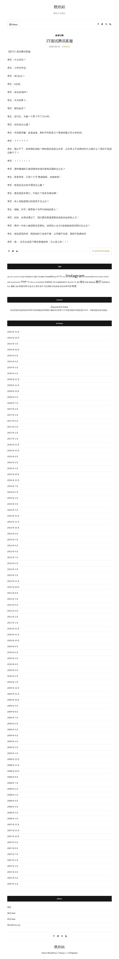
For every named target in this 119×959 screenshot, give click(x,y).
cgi (8, 277)
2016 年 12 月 (13, 444)
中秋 (54, 282)
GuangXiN (49, 276)
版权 (13, 286)
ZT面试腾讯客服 (59, 41)
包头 (69, 282)
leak (95, 277)
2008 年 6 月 (12, 789)
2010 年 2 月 (12, 676)
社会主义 (31, 286)
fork (32, 277)
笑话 (37, 286)
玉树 (17, 286)
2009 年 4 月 (12, 735)
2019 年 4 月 (12, 361)
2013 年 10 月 (13, 528)
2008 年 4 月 (12, 801)
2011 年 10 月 (13, 587)
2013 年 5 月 (12, 539)
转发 (74, 286)
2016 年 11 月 (13, 450)
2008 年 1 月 (12, 818)
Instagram (75, 275)
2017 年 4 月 (12, 421)
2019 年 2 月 (12, 367)
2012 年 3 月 (12, 575)
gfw (35, 276)
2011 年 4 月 (12, 605)
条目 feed (11, 913)
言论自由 (55, 286)
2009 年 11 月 (13, 694)
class (11, 277)
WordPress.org (13, 925)
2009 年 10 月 (13, 700)
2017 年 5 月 (12, 415)
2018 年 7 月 (12, 403)
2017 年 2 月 (12, 433)
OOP (8, 282)
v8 (36, 282)
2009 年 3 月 (12, 741)
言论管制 (48, 286)
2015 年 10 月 (13, 474)
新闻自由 (92, 282)
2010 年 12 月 (13, 628)
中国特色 (48, 282)
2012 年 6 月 (12, 563)
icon (63, 277)
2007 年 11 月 (13, 830)
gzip (54, 277)
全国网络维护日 (61, 282)
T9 (28, 282)
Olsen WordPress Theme (53, 953)
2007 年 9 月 (12, 842)
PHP (23, 281)
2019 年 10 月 (13, 349)
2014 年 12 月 (13, 480)
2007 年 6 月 (12, 860)
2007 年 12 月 (13, 824)
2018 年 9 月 (12, 397)
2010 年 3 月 (12, 670)
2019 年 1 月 (12, 373)
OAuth (106, 277)
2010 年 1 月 (12, 682)
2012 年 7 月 (12, 557)
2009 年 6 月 (12, 723)
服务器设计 (106, 282)
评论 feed (11, 919)
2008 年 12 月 (13, 759)
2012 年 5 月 (12, 569)
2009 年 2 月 (12, 747)
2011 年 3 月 (12, 611)
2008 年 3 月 (12, 807)
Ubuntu (32, 282)
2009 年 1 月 (12, 753)
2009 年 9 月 (12, 706)
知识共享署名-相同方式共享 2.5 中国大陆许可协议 (59, 310)
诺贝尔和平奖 (65, 286)
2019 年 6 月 (12, 355)
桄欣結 (59, 6)
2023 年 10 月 (13, 338)
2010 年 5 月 (12, 658)
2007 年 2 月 (12, 884)
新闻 (86, 282)
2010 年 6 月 (12, 652)
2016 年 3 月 (12, 462)
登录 (9, 907)
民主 (8, 286)
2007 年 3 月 (12, 878)
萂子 (42, 286)
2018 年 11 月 (13, 385)
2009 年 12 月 (13, 688)
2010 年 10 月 (13, 640)
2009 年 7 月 (12, 717)
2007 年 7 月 (12, 854)
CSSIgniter (73, 953)
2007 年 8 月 (12, 848)
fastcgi (28, 276)
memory (100, 277)
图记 (82, 281)
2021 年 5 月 (12, 344)
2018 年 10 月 (13, 391)
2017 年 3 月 (12, 427)
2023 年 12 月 (13, 332)
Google (41, 276)
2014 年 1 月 (12, 510)
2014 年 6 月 (12, 492)
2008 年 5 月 (12, 795)
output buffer (16, 282)
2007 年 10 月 (13, 836)
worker (41, 282)
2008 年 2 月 (12, 812)
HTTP (59, 276)
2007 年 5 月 (12, 866)
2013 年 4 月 (12, 545)
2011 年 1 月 (12, 623)
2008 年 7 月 (12, 783)
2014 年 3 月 (12, 504)
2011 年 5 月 (12, 599)
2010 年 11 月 (13, 634)
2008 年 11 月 (13, 765)
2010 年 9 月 (12, 646)
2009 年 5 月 (12, 729)
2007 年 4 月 (12, 872)
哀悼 (78, 282)
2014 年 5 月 (12, 498)
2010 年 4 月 (12, 664)
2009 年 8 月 (12, 712)
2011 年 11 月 (13, 581)
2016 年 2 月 (12, 468)
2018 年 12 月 (13, 379)
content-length (19, 277)
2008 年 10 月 (13, 771)
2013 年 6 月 (12, 533)
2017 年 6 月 (12, 409)
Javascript (89, 276)
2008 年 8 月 (12, 777)
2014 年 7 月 (12, 486)
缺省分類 (59, 35)
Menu (14, 24)
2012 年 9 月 (12, 551)
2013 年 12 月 (13, 516)
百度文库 (23, 286)
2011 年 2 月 (12, 617)
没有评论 (66, 46)
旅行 (99, 281)
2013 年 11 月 (13, 522)
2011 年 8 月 (12, 593)
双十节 (73, 282)
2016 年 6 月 (12, 456)
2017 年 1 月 (12, 439)
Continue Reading (100, 251)
